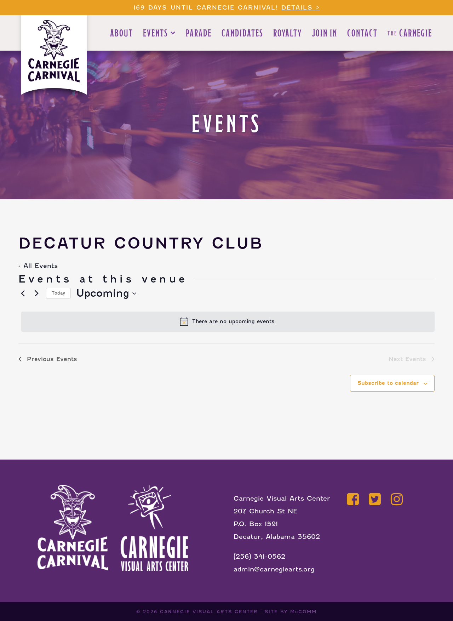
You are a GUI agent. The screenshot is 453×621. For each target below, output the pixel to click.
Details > (300, 7)
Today (58, 293)
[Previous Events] (22, 293)
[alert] (228, 321)
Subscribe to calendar (388, 383)
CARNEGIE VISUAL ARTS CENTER (209, 611)
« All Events (38, 265)
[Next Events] (36, 293)
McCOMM (303, 611)
